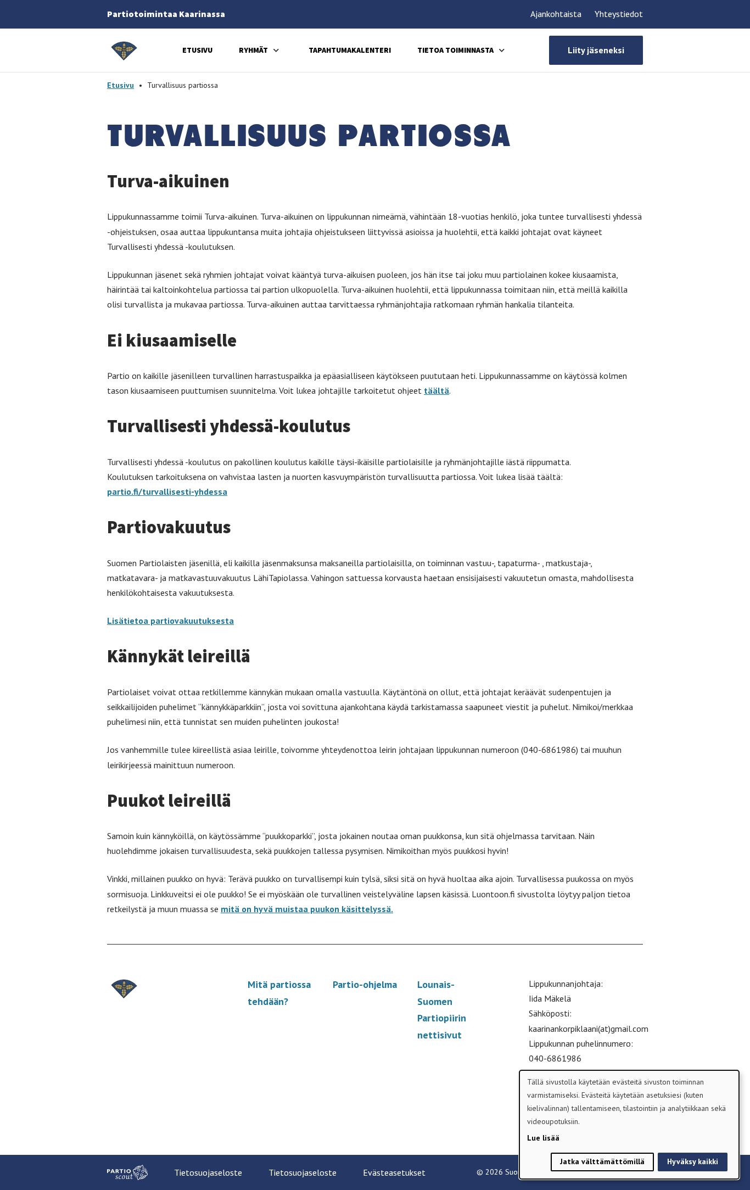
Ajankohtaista (555, 13)
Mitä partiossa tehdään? (279, 993)
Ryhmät (253, 50)
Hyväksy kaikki (692, 1161)
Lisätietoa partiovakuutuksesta (170, 620)
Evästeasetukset (394, 1172)
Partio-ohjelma (365, 984)
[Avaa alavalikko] (276, 50)
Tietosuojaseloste (208, 1172)
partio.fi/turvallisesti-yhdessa (167, 491)
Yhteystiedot (619, 13)
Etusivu (197, 50)
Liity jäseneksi (596, 49)
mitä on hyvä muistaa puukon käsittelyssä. (307, 908)
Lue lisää (543, 1138)
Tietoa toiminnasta (455, 50)
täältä (436, 390)
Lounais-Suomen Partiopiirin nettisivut (441, 1009)
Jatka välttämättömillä (602, 1161)
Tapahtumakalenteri (350, 50)
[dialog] (629, 1124)
